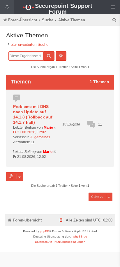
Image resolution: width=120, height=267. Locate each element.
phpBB (44, 231)
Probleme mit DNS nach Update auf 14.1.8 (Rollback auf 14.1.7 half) (32, 114)
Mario (48, 127)
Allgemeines (40, 137)
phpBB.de (80, 236)
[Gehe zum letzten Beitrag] (55, 151)
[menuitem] (114, 20)
